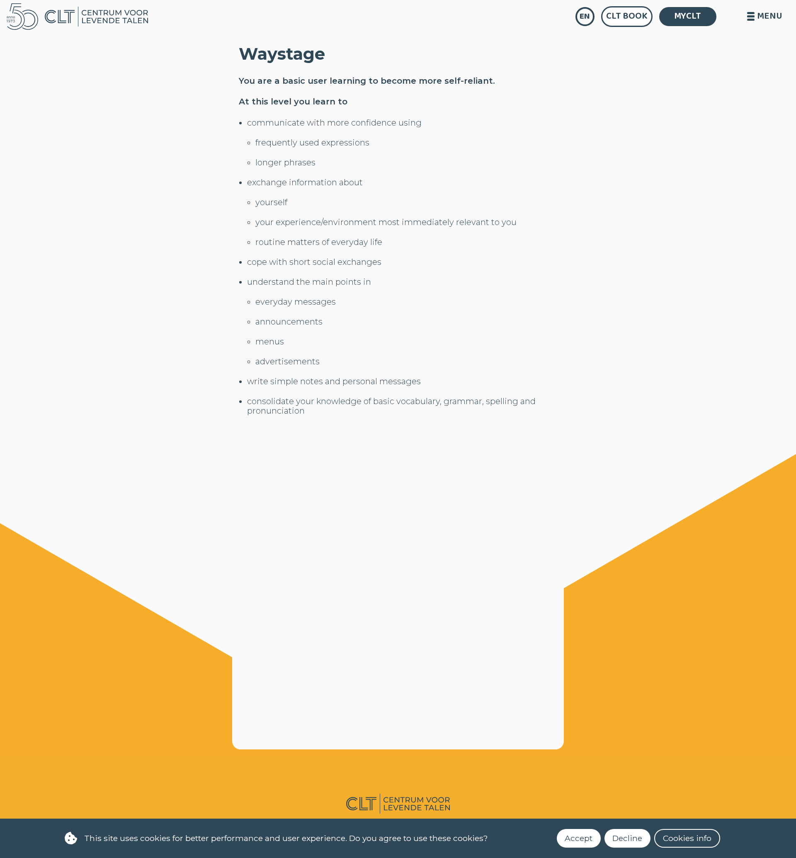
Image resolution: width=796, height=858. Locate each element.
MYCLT (687, 16)
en (585, 16)
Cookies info (687, 838)
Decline (627, 838)
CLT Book (627, 16)
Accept (578, 838)
